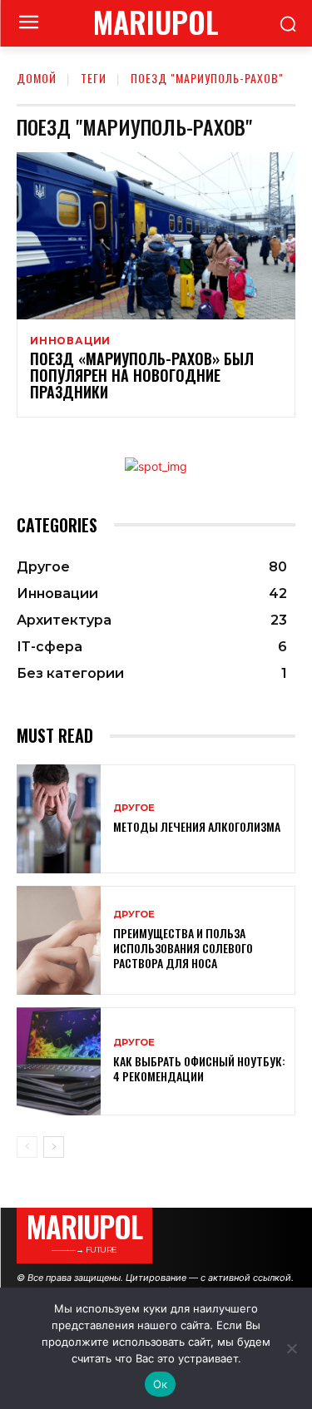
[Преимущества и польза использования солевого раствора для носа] (59, 940)
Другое (134, 808)
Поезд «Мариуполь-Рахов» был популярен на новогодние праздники (142, 375)
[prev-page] (27, 1147)
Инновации (70, 341)
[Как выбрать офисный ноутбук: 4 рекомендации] (59, 1061)
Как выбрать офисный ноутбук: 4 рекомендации (199, 1068)
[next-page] (53, 1147)
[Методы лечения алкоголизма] (59, 818)
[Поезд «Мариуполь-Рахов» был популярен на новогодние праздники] (156, 235)
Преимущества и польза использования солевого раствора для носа (183, 947)
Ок (160, 1384)
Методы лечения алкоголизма (196, 826)
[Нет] (291, 1348)
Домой (37, 78)
